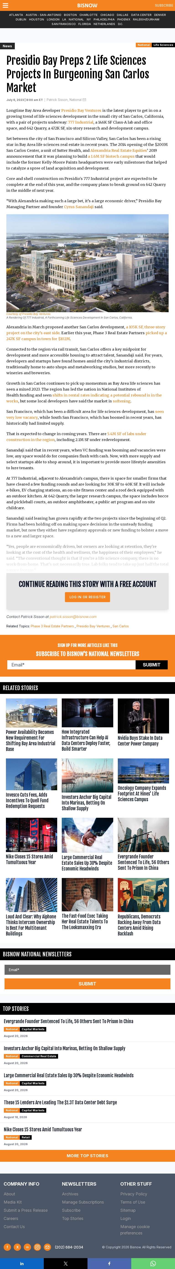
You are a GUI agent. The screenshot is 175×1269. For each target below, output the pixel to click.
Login (125, 1218)
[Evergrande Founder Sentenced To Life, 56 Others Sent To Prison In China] (143, 845)
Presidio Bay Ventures (81, 110)
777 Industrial (80, 122)
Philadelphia (104, 19)
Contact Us (14, 1226)
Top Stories (72, 1218)
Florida (84, 24)
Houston (36, 19)
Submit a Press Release (26, 1210)
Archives (70, 1194)
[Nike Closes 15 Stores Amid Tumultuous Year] (31, 845)
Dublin (21, 19)
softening (122, 401)
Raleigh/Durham (146, 19)
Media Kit (13, 1202)
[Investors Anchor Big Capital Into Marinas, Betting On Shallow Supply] (87, 785)
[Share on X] (66, 1263)
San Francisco (64, 24)
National (76, 19)
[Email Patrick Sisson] (84, 99)
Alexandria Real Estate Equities (118, 150)
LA (64, 19)
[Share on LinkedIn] (22, 1263)
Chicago (107, 15)
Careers (11, 1218)
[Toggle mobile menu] (6, 5)
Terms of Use (132, 1202)
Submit (152, 665)
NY (89, 19)
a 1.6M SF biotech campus (111, 156)
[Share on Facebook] (109, 1263)
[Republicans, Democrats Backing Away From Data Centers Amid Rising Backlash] (143, 908)
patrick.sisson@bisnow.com (73, 616)
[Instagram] (37, 1247)
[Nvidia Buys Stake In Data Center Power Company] (143, 726)
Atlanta (16, 15)
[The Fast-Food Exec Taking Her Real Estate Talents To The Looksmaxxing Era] (87, 908)
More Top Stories (87, 1155)
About (9, 1194)
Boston (70, 15)
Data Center (141, 15)
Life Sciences (163, 45)
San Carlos (121, 626)
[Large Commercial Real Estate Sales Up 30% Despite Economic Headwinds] (87, 845)
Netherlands (104, 24)
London (53, 19)
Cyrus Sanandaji (79, 206)
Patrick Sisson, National (64, 100)
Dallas (123, 15)
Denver (160, 15)
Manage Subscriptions (83, 1202)
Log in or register (87, 597)
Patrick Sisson (32, 616)
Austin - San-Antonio (43, 15)
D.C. (120, 24)
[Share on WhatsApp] (153, 1263)
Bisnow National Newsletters (37, 954)
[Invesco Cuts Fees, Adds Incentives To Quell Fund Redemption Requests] (31, 785)
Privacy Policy (133, 1194)
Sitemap (128, 1210)
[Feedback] (47, 1247)
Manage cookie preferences (135, 1229)
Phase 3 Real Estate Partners (52, 626)
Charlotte (89, 15)
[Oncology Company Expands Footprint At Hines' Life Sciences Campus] (143, 785)
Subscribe (164, 5)
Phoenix (123, 19)
